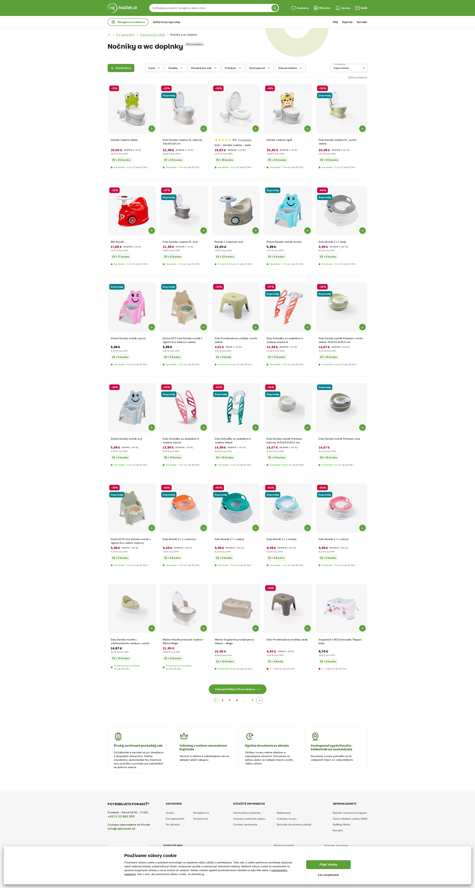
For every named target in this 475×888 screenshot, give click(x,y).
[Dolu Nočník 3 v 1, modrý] (288, 508)
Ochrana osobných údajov (249, 818)
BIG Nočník (117, 241)
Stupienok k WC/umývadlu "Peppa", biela (340, 641)
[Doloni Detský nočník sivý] (132, 407)
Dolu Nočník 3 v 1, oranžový (179, 539)
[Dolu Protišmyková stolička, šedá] (288, 608)
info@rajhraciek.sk (121, 829)
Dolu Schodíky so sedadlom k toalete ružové (181, 440)
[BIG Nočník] (132, 210)
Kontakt (362, 22)
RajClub (347, 22)
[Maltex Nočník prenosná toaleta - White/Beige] (184, 608)
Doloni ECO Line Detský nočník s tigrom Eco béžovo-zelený (182, 340)
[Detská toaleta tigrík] (288, 109)
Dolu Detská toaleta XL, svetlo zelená (337, 141)
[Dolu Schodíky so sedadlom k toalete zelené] (236, 407)
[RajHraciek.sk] (109, 34)
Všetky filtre (123, 68)
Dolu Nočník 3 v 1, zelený (229, 539)
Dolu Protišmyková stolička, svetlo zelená (236, 340)
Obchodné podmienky (247, 812)
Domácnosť (200, 818)
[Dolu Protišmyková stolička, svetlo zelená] (236, 307)
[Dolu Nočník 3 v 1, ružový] (341, 508)
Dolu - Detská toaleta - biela (233, 145)
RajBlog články (341, 824)
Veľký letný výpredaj (166, 22)
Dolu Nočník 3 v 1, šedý (332, 241)
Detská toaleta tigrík (279, 140)
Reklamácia (284, 812)
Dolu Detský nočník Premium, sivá (339, 438)
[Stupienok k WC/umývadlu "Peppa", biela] (341, 608)
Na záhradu (173, 824)
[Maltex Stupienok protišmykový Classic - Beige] (236, 608)
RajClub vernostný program (350, 812)
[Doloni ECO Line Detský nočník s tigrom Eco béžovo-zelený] (184, 307)
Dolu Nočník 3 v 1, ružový (334, 539)
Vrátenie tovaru (287, 818)
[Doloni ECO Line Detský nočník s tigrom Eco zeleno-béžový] (132, 508)
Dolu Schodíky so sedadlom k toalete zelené (233, 440)
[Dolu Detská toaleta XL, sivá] (184, 210)
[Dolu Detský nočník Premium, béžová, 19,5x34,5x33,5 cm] (288, 407)
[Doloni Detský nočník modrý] (288, 210)
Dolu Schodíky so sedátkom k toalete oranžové (285, 340)
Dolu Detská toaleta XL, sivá (180, 241)
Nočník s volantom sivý (229, 241)
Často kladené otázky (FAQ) (350, 818)
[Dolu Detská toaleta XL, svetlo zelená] (341, 109)
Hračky (170, 812)
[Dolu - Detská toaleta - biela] (236, 109)
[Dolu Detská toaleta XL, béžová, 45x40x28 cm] (184, 109)
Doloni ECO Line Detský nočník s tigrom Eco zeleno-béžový (130, 541)
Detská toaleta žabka (124, 140)
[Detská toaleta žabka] (132, 109)
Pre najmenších (175, 818)
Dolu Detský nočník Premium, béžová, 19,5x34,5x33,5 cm (284, 440)
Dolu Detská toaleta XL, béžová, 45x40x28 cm (182, 141)
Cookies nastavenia (245, 824)
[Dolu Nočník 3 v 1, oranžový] (184, 508)
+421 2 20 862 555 (121, 816)
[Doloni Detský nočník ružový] (132, 307)
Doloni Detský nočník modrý (284, 241)
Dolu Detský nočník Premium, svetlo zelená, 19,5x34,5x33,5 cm (341, 340)
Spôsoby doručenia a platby (294, 824)
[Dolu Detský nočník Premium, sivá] (341, 407)
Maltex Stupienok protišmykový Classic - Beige (234, 641)
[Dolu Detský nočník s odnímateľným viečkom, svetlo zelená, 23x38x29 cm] (132, 608)
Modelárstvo (201, 812)
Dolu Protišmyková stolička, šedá (287, 639)
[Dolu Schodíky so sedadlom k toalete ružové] (184, 407)
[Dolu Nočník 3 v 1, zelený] (236, 508)
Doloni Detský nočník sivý (126, 438)
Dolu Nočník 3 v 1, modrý (282, 539)
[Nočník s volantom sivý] (236, 210)
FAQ (335, 22)
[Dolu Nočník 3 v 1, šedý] (341, 210)
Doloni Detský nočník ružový (128, 338)
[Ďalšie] (259, 700)
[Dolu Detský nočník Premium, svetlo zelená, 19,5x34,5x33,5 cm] (341, 307)
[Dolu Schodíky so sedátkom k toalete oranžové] (288, 307)
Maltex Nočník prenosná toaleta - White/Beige (183, 641)
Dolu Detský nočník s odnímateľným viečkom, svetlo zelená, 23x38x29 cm (130, 641)
